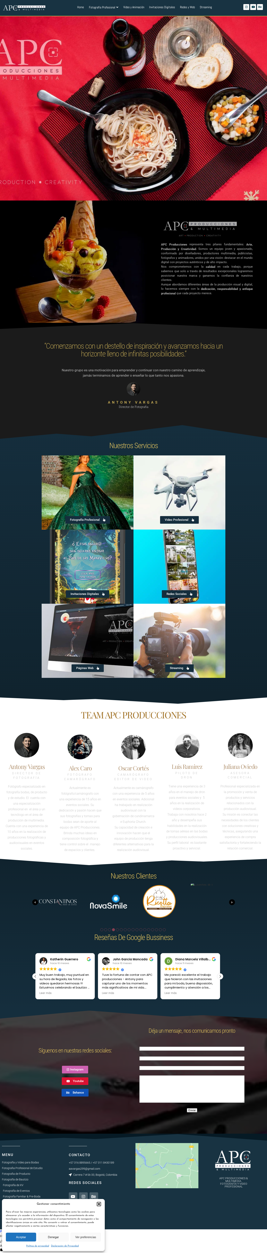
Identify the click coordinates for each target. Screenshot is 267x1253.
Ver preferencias (85, 1237)
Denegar (53, 1237)
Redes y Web (187, 7)
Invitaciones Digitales (162, 7)
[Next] (232, 902)
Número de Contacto (192, 1063)
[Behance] (260, 7)
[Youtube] (253, 7)
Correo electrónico (192, 1053)
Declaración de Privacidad (65, 1246)
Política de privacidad (37, 1246)
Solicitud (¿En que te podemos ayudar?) (192, 1073)
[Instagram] (246, 7)
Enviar (192, 1110)
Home (80, 7)
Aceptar (21, 1237)
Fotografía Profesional (102, 7)
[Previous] (35, 902)
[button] (99, 1204)
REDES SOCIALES (85, 1183)
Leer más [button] (45, 993)
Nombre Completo (192, 1043)
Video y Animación (133, 7)
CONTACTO (79, 1155)
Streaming (206, 7)
